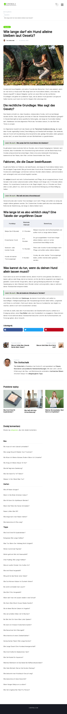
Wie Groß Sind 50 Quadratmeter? (9, 411)
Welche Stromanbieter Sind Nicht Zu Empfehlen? (54, 411)
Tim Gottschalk (10, 40)
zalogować (14, 430)
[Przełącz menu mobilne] (62, 4)
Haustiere (7, 27)
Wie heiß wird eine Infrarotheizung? (30, 411)
